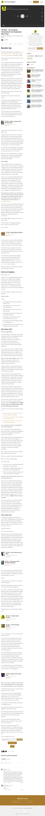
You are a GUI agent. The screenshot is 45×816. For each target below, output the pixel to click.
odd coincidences (17, 260)
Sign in (41, 2)
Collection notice (30, 808)
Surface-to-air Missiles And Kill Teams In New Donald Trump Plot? (12, 421)
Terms (25, 808)
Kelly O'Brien (6, 785)
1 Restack (12, 751)
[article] (35, 71)
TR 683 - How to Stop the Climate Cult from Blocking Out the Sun (37, 85)
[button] (14, 16)
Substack (17, 813)
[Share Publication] (31, 2)
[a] (29, 71)
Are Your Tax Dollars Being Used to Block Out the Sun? (36, 101)
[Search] (29, 2)
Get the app (28, 810)
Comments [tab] (4, 759)
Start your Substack (19, 810)
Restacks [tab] (8, 759)
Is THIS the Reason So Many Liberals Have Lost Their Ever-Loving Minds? (37, 96)
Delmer (5, 769)
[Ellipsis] (23, 769)
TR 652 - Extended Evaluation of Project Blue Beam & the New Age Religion (12, 53)
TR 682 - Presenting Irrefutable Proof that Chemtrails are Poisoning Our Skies (37, 90)
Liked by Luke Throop (8, 770)
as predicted (19, 494)
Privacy (21, 808)
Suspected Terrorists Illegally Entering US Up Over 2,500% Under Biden (13, 414)
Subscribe (36, 2)
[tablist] (6, 759)
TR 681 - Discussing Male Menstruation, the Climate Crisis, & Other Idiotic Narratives (36, 106)
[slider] (22, 25)
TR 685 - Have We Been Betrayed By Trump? (36, 75)
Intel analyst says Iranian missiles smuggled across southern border (13, 417)
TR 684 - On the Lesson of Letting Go (36, 80)
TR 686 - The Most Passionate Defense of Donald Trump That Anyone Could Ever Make (37, 70)
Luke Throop (6, 39)
